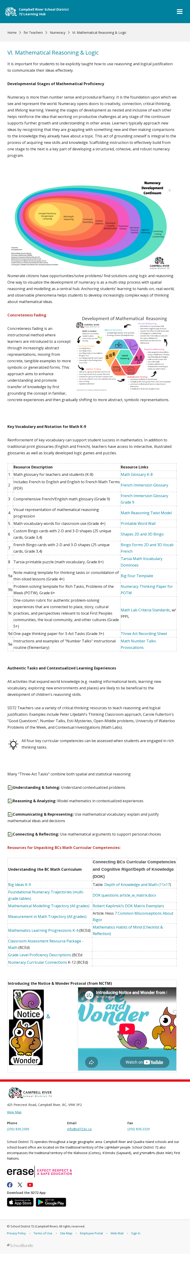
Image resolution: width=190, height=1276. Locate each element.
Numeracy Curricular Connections (37, 962)
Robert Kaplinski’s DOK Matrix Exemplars (128, 905)
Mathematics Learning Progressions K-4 (43, 930)
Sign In (135, 1233)
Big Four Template (137, 575)
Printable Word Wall (138, 523)
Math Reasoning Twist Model (146, 512)
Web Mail (117, 1233)
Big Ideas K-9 (19, 884)
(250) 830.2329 (138, 1129)
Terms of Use (43, 1233)
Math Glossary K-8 (137, 474)
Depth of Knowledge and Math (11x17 (137, 884)
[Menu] (180, 11)
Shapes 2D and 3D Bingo (142, 534)
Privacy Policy (16, 1233)
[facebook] (10, 1185)
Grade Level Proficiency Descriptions (39, 954)
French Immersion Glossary (144, 485)
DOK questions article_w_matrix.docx (124, 895)
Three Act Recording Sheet (144, 633)
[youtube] (30, 1185)
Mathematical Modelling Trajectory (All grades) (48, 905)
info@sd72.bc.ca (79, 1129)
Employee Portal (91, 1233)
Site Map (66, 1233)
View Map (14, 1112)
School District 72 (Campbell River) (33, 1226)
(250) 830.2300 (18, 1129)
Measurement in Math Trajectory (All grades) (47, 916)
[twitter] (20, 1185)
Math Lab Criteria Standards (145, 610)
